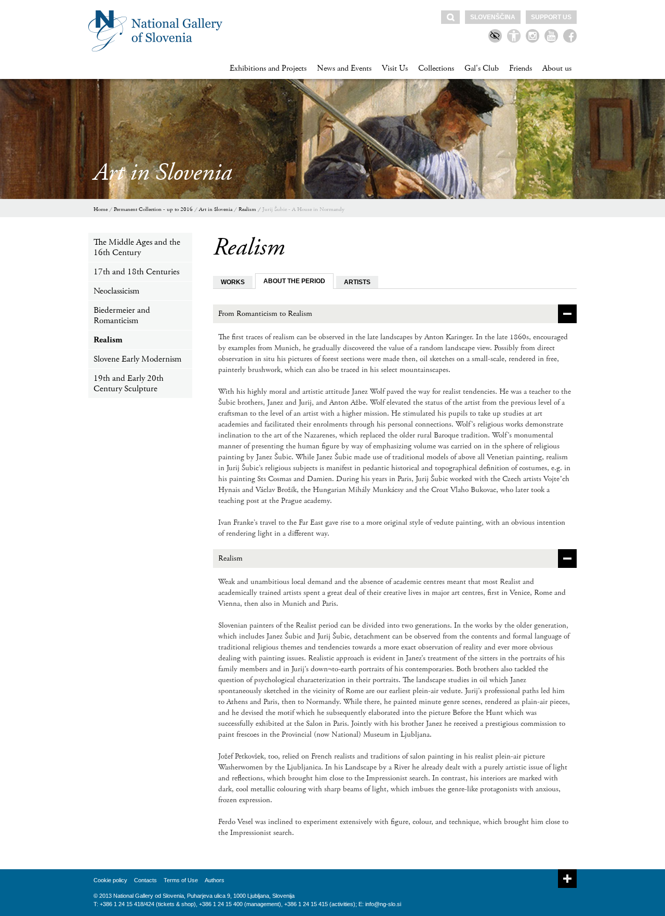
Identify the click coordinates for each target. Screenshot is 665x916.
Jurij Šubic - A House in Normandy (303, 209)
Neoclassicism (116, 291)
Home (101, 209)
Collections (436, 68)
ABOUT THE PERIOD (294, 281)
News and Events (344, 68)
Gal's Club (481, 68)
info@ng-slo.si (383, 904)
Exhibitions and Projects (268, 68)
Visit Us (395, 68)
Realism (247, 209)
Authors (214, 880)
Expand (567, 878)
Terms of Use (181, 880)
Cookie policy (110, 880)
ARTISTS (357, 282)
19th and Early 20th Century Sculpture (129, 383)
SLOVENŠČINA (492, 17)
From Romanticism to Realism (265, 313)
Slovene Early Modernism (137, 359)
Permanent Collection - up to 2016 (153, 209)
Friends (520, 68)
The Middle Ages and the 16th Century (137, 247)
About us (556, 68)
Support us (551, 17)
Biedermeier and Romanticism (122, 315)
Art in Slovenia (215, 209)
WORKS (233, 282)
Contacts (145, 880)
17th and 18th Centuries (136, 271)
